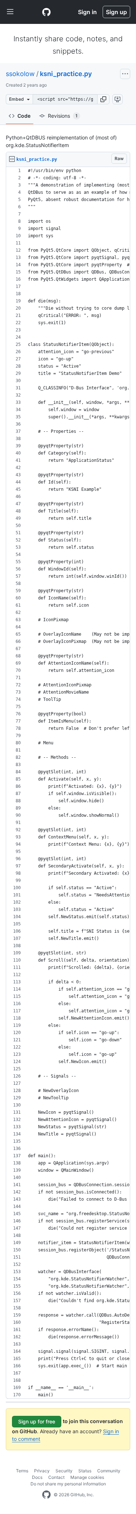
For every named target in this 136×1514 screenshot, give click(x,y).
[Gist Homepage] (46, 12)
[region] (68, 783)
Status (84, 1470)
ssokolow (20, 74)
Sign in (87, 12)
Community (108, 1470)
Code (23, 116)
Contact (56, 1477)
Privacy (42, 1470)
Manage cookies (87, 1477)
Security (64, 1470)
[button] (103, 99)
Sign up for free (36, 1421)
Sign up (116, 12)
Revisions (63, 116)
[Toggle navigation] (10, 12)
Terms (22, 1470)
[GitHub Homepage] (46, 1495)
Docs (37, 1477)
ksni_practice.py (66, 74)
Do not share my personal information (68, 1483)
